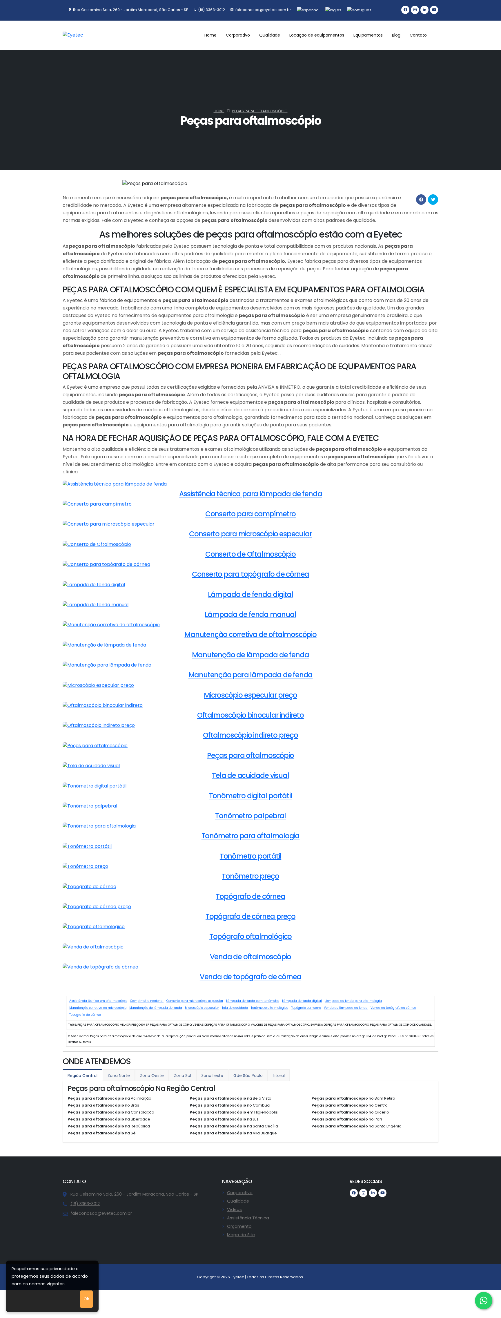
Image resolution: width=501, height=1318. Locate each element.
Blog (396, 35)
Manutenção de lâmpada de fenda (155, 1008)
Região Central (82, 1075)
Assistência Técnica (248, 1218)
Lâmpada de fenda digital (302, 1001)
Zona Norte (119, 1075)
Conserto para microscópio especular (194, 1001)
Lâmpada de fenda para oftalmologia (353, 1001)
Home (210, 35)
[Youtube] (434, 10)
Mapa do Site (241, 1235)
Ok (86, 1299)
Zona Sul (182, 1075)
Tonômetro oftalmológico (269, 1008)
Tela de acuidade (235, 1008)
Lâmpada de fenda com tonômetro (252, 1001)
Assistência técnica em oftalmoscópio (98, 1001)
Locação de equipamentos (316, 35)
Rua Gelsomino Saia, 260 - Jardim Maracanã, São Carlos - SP (134, 1194)
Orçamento (239, 1226)
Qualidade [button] (269, 35)
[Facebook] (405, 10)
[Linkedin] (424, 10)
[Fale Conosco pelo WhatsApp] (483, 1300)
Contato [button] (418, 35)
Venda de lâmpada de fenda (346, 1008)
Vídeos (234, 1209)
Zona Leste (212, 1075)
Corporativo (240, 1193)
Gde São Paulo (248, 1075)
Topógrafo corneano (306, 1008)
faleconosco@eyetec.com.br (101, 1213)
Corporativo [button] (238, 35)
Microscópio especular (202, 1008)
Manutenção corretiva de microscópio (97, 1008)
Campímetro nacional (147, 1001)
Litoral (279, 1075)
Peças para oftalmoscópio (260, 110)
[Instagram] (415, 10)
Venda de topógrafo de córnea (393, 1008)
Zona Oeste (152, 1075)
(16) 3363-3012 (85, 1204)
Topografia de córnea (85, 1015)
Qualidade (238, 1201)
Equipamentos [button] (368, 35)
